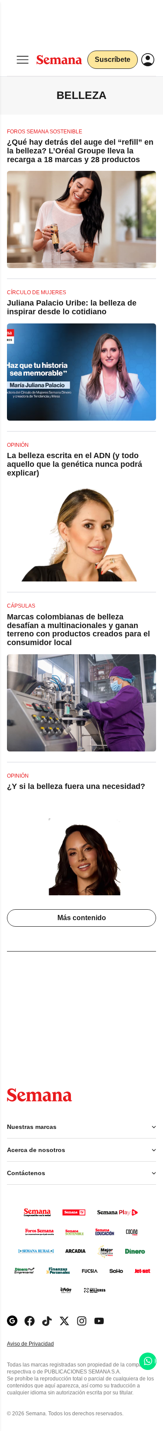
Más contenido (81, 917)
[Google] (12, 1320)
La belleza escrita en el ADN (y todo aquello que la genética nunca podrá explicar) (74, 464)
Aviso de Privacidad (39, 1344)
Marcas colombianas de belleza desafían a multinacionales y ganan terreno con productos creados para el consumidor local (78, 629)
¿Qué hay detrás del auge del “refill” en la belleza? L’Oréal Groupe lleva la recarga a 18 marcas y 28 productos (80, 151)
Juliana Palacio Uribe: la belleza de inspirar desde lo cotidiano (71, 307)
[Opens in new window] (29, 1320)
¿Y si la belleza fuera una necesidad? (76, 786)
